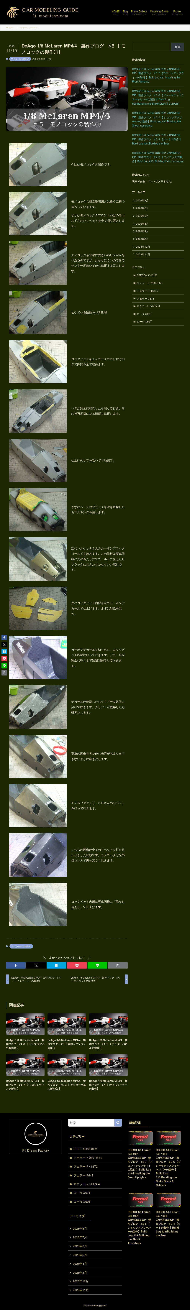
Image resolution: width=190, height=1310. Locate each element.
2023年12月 (143, 246)
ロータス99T (144, 321)
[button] (16, 965)
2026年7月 (142, 208)
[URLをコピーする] (118, 965)
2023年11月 (143, 254)
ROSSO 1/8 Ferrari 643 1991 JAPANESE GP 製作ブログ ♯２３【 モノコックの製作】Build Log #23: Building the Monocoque (157, 157)
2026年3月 (142, 239)
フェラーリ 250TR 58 (149, 283)
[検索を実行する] (118, 1123)
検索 (177, 47)
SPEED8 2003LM (147, 275)
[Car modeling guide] (43, 12)
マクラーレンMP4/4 (20, 58)
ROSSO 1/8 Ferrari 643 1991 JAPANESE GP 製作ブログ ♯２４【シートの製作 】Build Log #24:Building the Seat (157, 139)
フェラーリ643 (145, 298)
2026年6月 (142, 216)
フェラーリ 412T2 (147, 290)
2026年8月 (142, 200)
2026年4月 (142, 231)
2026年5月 (142, 223)
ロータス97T (144, 314)
